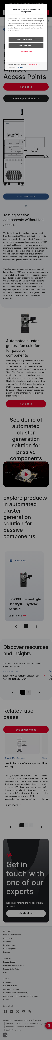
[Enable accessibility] (5, 1035)
